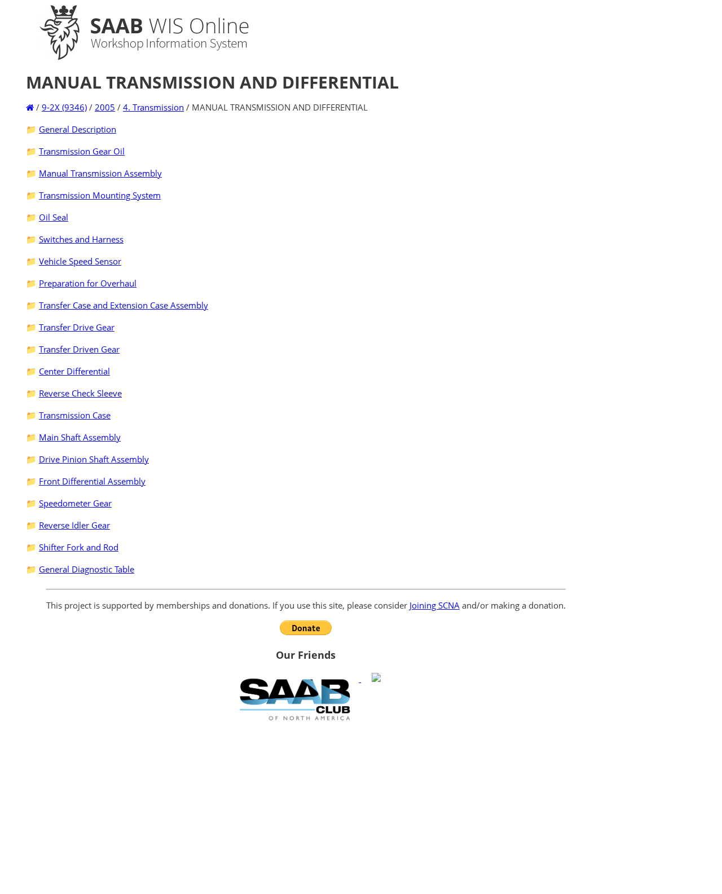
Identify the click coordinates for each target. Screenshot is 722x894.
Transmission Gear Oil (82, 151)
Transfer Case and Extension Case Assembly (123, 305)
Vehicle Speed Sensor (80, 261)
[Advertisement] (306, 807)
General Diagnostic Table (86, 569)
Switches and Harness (81, 239)
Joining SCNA (435, 605)
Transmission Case (75, 415)
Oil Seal (53, 217)
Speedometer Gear (75, 503)
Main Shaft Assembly (80, 437)
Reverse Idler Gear (74, 525)
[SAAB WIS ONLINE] (134, 57)
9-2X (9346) (64, 107)
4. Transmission (153, 107)
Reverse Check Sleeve (80, 393)
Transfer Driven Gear (79, 349)
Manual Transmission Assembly (100, 173)
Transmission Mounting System (100, 195)
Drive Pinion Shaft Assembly (94, 459)
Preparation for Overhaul (88, 283)
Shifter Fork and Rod (78, 547)
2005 (105, 107)
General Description (77, 129)
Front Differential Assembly (92, 481)
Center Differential (74, 371)
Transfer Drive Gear (77, 327)
